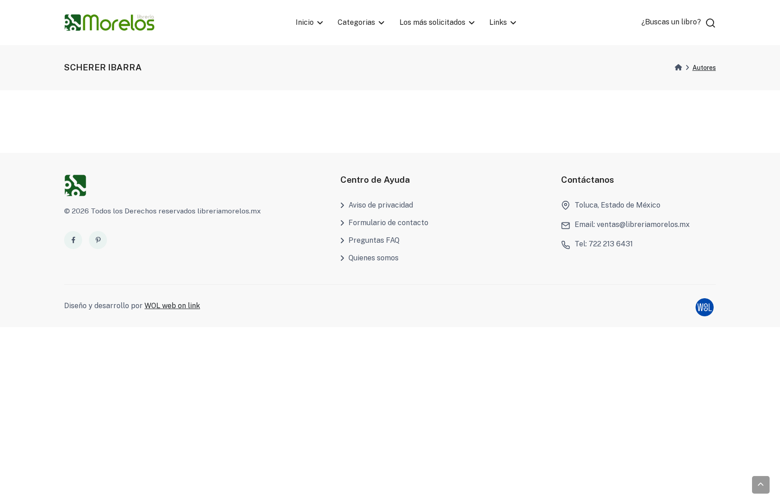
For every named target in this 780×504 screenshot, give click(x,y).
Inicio (305, 22)
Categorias (356, 22)
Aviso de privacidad (380, 205)
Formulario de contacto (388, 222)
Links (498, 22)
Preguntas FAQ (373, 240)
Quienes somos (373, 258)
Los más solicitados (432, 22)
